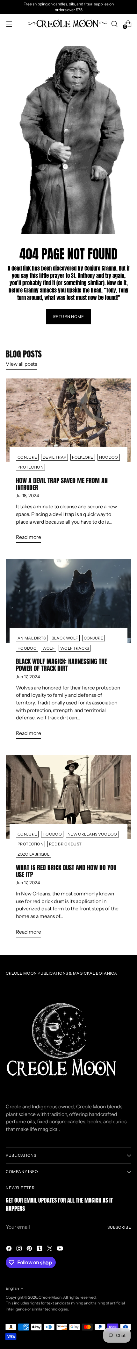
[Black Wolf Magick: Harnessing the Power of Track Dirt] (68, 601)
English (12, 1288)
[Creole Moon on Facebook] (9, 1249)
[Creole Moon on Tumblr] (40, 1249)
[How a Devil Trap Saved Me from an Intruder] (68, 420)
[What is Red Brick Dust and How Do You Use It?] (68, 797)
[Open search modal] (114, 23)
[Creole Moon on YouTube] (60, 1249)
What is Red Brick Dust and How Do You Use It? (66, 871)
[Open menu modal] (9, 23)
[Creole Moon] (67, 24)
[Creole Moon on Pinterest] (30, 1249)
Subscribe (119, 1227)
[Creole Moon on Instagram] (20, 1249)
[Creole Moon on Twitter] (50, 1249)
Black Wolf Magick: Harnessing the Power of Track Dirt (61, 664)
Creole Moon (50, 1297)
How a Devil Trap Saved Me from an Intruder (62, 484)
